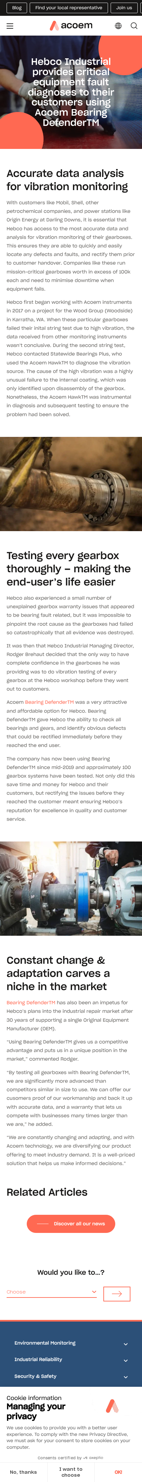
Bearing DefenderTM (49, 702)
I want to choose (71, 1472)
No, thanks (23, 1472)
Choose (16, 1292)
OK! (118, 1472)
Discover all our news (79, 1224)
